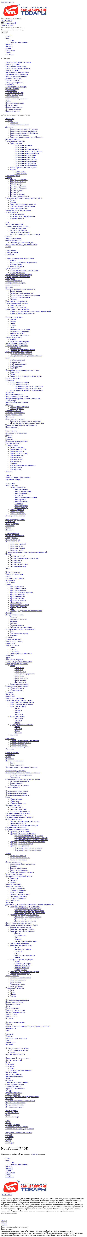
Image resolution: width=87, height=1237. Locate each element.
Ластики (8, 471)
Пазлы (7, 1078)
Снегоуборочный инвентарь (25, 941)
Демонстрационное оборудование (18, 352)
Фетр (12, 631)
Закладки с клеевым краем (15, 283)
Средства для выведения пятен (17, 795)
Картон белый (19, 172)
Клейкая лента (15, 348)
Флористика (10, 696)
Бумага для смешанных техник (22, 702)
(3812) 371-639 (6, 21)
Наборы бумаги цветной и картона (23, 167)
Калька (12, 200)
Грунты (8, 658)
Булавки (13, 319)
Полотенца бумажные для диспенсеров (29, 913)
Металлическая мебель (19, 1050)
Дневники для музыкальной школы (23, 131)
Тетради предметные (18, 182)
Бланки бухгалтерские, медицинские (19, 258)
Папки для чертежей (18, 544)
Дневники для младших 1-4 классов (24, 129)
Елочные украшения (13, 1086)
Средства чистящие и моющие (17, 830)
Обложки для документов (15, 520)
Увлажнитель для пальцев (20, 329)
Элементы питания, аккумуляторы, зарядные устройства (27, 1026)
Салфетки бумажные (18, 898)
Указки (8, 247)
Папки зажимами (21, 489)
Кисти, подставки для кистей (16, 664)
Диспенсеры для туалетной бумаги (27, 917)
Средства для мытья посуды (16, 793)
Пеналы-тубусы (16, 560)
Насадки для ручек (17, 447)
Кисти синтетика (21, 678)
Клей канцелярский (17, 360)
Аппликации (10, 1042)
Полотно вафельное (22, 966)
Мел (7, 222)
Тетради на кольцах (17, 194)
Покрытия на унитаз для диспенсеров (29, 911)
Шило (12, 323)
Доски (12, 374)
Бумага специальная (18, 307)
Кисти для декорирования (24, 674)
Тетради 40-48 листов (18, 188)
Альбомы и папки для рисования (18, 210)
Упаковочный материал (14, 988)
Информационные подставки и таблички (26, 356)
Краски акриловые (17, 594)
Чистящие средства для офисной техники (21, 767)
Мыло (7, 797)
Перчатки (13, 880)
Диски (12, 763)
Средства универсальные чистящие (28, 848)
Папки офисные (11, 485)
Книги (8, 1040)
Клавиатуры (10, 755)
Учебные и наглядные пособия (17, 226)
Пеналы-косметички (18, 566)
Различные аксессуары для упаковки (19, 1129)
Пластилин (14, 651)
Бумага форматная (17, 305)
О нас (7, 38)
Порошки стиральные (18, 809)
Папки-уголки (20, 500)
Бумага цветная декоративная (25, 161)
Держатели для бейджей (19, 342)
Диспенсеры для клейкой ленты (22, 350)
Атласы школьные (17, 214)
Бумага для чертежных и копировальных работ (23, 198)
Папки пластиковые (17, 487)
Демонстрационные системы (21, 354)
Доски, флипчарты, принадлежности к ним (22, 370)
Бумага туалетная (16, 892)
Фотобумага (10, 279)
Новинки (9, 46)
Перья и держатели (12, 572)
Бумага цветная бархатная (24, 157)
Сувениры (9, 1137)
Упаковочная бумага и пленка (16, 1127)
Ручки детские (15, 469)
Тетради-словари (16, 190)
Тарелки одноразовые (18, 868)
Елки (12, 1068)
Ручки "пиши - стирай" (19, 453)
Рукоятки (18, 951)
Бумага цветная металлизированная (28, 151)
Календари (9, 255)
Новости (8, 44)
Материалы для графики (14, 578)
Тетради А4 (14, 192)
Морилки (9, 692)
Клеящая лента (15, 362)
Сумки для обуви (12, 534)
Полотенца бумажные (18, 896)
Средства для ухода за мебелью (17, 813)
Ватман (13, 202)
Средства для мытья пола (19, 832)
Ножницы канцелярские (19, 407)
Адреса (8, 52)
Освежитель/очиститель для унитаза (28, 836)
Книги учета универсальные (16, 301)
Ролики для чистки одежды (20, 974)
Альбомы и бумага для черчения (22, 206)
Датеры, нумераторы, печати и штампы (25, 421)
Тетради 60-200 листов (19, 180)
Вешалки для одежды (13, 874)
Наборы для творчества (14, 615)
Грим (12, 609)
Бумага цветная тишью (23, 145)
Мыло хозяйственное (18, 803)
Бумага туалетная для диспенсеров (27, 909)
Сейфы (12, 1052)
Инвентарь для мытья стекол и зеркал (24, 972)
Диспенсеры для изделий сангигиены (24, 915)
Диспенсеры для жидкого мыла (26, 919)
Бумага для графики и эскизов (21, 725)
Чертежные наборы (12, 479)
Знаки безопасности (13, 884)
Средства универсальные (19, 846)
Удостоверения (16, 264)
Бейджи (13, 339)
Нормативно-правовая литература (18, 275)
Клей (7, 358)
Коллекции (9, 54)
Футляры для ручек (12, 443)
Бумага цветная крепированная (26, 153)
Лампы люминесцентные (20, 858)
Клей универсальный (18, 364)
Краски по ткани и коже (19, 605)
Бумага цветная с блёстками (25, 155)
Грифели (8, 435)
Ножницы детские (17, 409)
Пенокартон (10, 580)
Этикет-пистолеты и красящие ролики (25, 295)
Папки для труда (16, 546)
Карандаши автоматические (16, 433)
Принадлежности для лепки (21, 653)
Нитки (12, 992)
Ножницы (9, 405)
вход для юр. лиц (7, 2)
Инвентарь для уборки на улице (22, 931)
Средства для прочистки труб (21, 844)
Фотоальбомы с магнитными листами (24, 741)
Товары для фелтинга (13, 641)
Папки (17, 712)
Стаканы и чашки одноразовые (22, 872)
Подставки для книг (13, 238)
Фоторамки (9, 749)
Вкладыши (18, 495)
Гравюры (13, 623)
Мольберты (9, 637)
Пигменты (9, 694)
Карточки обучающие (18, 230)
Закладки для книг (12, 139)
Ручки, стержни (11, 445)
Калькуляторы (10, 401)
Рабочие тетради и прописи (16, 1038)
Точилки (8, 437)
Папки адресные (11, 427)
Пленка (13, 996)
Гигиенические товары (14, 886)
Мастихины (10, 582)
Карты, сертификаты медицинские (23, 262)
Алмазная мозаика (17, 625)
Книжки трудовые (17, 266)
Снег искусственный (13, 1060)
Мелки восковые (16, 690)
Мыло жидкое (15, 801)
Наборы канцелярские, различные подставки (22, 398)
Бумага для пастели (17, 716)
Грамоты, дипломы (12, 1004)
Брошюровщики (16, 783)
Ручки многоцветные (18, 449)
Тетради (8, 178)
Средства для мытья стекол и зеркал (19, 817)
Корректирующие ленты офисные (27, 388)
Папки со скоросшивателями (25, 497)
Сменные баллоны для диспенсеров (24, 825)
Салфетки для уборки (22, 964)
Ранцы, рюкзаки (11, 538)
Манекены (9, 655)
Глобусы (8, 236)
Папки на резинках (21, 493)
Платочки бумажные (18, 890)
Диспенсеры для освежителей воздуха (25, 821)
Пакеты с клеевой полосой (20, 978)
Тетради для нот (16, 184)
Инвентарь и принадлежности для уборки (21, 925)
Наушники (9, 759)
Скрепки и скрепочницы (19, 335)
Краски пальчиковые (18, 601)
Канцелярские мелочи (14, 317)
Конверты (9, 287)
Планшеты (9, 417)
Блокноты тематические (19, 125)
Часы (7, 1030)
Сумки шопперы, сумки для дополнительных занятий (26, 552)
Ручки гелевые (15, 457)
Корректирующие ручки (19, 382)
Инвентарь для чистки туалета (22, 929)
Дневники (9, 127)
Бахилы (13, 882)
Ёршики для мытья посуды (20, 927)
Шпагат (13, 994)
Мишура (8, 1091)
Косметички (10, 522)
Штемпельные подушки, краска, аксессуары (27, 423)
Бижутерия (9, 1064)
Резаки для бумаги (12, 787)
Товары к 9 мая (11, 1014)
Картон (13, 170)
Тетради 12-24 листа (18, 186)
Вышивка (13, 621)
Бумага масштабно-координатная (23, 204)
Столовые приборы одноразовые (22, 864)
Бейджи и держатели (13, 337)
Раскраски (9, 1034)
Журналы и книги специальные (22, 313)
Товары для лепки (12, 645)
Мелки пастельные (17, 688)
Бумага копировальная (18, 208)
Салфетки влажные (17, 888)
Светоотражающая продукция (17, 1000)
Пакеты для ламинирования (21, 775)
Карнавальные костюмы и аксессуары (20, 1101)
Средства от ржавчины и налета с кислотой (31, 840)
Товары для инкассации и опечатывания (21, 425)
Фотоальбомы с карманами (20, 743)
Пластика (13, 649)
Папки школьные (12, 542)
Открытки (9, 1018)
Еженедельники (11, 252)
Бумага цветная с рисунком (25, 163)
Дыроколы (9, 392)
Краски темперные (17, 596)
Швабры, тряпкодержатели (24, 955)
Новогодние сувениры (14, 1076)
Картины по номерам (18, 619)
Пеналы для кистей (17, 556)
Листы (17, 708)
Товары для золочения (14, 574)
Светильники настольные (15, 1022)
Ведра (16, 947)
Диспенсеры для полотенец (25, 921)
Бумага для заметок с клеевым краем (24, 271)
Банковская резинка (13, 411)
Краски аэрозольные (18, 588)
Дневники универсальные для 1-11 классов (26, 137)
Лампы (8, 854)
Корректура (9, 380)
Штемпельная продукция (15, 419)
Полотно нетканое (21, 968)
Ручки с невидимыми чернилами (23, 465)
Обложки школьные (13, 241)
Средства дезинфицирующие (16, 791)
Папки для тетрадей (17, 548)
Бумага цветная (16, 143)
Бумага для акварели (18, 706)
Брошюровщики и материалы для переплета (22, 779)
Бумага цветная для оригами (25, 159)
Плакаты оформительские (15, 1012)
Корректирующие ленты (19, 384)
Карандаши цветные (13, 639)
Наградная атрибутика (14, 1002)
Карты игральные (12, 1113)
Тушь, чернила (11, 431)
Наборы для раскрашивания (21, 627)
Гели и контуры (16, 603)
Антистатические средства (15, 815)
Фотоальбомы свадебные (19, 747)
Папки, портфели (12, 524)
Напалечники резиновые (19, 331)
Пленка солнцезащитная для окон (18, 923)
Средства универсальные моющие (27, 850)
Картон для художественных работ (18, 662)
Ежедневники (10, 250)
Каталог (8, 36)
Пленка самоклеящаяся (19, 633)
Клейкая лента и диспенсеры (16, 346)
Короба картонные (17, 512)
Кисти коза (18, 670)
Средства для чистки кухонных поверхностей (27, 842)
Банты (7, 1121)
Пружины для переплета (19, 781)
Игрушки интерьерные (14, 1107)
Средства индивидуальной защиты (19, 876)
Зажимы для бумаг (17, 333)
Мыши (8, 757)
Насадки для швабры (22, 949)
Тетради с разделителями (19, 196)
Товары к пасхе (11, 1016)
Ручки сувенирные (17, 451)
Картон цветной (20, 174)
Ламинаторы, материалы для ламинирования (22, 773)
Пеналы (8, 554)
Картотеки (18, 504)
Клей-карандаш (16, 366)
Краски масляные (17, 599)
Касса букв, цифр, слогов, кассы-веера (25, 234)
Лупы (12, 327)
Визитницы (9, 526)
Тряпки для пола (20, 970)
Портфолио (9, 119)
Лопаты (17, 933)
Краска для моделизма (18, 607)
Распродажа (10, 50)
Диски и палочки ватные (19, 894)
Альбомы (18, 710)
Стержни (13, 463)
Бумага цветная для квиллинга (26, 165)
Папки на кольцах (21, 508)
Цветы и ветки (11, 1072)
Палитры (8, 613)
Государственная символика (16, 344)
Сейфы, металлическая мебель (17, 1048)
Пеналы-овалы (15, 562)
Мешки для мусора (17, 984)
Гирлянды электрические (15, 1089)
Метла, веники (20, 935)
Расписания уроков (12, 176)
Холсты (8, 576)
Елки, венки (10, 1066)
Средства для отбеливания (15, 827)
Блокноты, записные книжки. (16, 1082)
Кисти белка (19, 668)
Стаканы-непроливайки (19, 684)
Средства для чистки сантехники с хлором (30, 838)
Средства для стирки (13, 805)
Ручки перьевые (16, 459)
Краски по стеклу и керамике (21, 592)
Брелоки (13, 325)
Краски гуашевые (17, 586)
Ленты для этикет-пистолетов (21, 293)
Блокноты (9, 121)
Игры (7, 1062)
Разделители (10, 483)
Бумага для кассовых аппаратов (17, 277)
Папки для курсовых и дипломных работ (21, 245)
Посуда (8, 1141)
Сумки (8, 528)
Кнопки (13, 321)
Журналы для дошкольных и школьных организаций (30, 311)
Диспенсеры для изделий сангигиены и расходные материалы (29, 905)
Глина (12, 647)
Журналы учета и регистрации (17, 309)
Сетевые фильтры (12, 753)
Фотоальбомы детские (18, 745)
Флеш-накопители (17, 765)
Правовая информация (19, 42)
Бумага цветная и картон (15, 141)
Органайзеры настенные (14, 536)
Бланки (13, 260)
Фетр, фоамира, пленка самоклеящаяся (20, 629)
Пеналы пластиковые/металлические (24, 558)
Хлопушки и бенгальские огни (17, 1058)
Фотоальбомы (10, 739)
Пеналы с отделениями (19, 564)
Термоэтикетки (16, 291)
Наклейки (9, 1044)
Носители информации (14, 761)
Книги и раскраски (12, 1095)
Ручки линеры (15, 461)
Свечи (7, 1006)
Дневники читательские (19, 135)
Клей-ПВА (14, 368)
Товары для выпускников (15, 1010)
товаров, (9, 23)
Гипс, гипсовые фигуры (14, 660)
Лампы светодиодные (18, 860)
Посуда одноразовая (13, 862)
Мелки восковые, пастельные (16, 686)
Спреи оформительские (14, 1084)
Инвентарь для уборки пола (20, 945)
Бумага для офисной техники (16, 303)
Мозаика (13, 617)
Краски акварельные (18, 590)
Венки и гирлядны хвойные (21, 1070)
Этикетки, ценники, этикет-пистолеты (20, 289)
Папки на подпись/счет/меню (16, 396)
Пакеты (8, 1123)
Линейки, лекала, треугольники (17, 477)
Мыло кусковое (16, 799)
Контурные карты (17, 218)
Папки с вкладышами (22, 491)
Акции (8, 48)
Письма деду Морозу (13, 1074)
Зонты (7, 568)
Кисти (12, 666)
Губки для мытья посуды (19, 943)
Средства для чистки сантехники (23, 834)
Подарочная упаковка (13, 1093)
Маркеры (9, 439)
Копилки (8, 1135)
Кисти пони (19, 676)
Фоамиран (14, 635)
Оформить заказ (7, 25)
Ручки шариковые (17, 455)
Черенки (17, 939)
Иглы (12, 990)
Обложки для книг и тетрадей (21, 243)
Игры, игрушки (11, 1111)
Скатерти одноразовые (19, 870)
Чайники (8, 1024)
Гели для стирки (16, 807)
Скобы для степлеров (13, 415)
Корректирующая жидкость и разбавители (26, 390)
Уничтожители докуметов (15, 771)
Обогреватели (10, 1028)
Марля (16, 962)
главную (34, 1154)
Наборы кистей (20, 682)
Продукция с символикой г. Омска (18, 1133)
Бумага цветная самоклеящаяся (26, 149)
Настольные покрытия (14, 224)
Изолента (9, 903)
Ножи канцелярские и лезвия (16, 403)
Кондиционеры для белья (20, 811)
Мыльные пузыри (12, 1117)
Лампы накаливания (18, 856)
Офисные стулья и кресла (15, 1054)
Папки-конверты (21, 502)
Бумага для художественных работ (18, 700)
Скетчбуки (14, 735)
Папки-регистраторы (18, 514)
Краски (8, 584)
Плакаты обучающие (18, 228)
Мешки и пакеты (12, 976)
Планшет (18, 733)
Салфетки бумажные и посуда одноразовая (22, 1097)
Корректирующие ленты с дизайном (28, 386)
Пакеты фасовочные (18, 980)
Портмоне (9, 530)
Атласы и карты (11, 212)
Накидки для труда (12, 540)
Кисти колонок (20, 672)
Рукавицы (14, 878)
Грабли (17, 937)
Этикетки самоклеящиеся (20, 297)
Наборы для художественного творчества (26, 611)
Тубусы (8, 475)
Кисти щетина (20, 680)
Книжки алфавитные (13, 281)
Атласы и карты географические (22, 216)
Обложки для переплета (19, 785)
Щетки (17, 957)
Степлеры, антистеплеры (15, 413)
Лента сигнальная (12, 900)
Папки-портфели (21, 506)
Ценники (13, 299)
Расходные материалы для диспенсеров (25, 907)
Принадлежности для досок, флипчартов (26, 376)
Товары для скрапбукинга (15, 698)
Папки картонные (17, 510)
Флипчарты (14, 372)
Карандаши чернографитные (16, 441)
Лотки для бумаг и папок (15, 516)
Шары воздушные (12, 1008)
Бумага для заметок (12, 269)
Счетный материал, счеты (20, 232)
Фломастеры (10, 643)
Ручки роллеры (16, 467)
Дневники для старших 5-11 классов (24, 133)
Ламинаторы (15, 777)
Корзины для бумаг (12, 378)
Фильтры (13, 866)
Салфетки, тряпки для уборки (21, 959)
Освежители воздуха (13, 819)
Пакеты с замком (16, 986)
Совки (16, 953)
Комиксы (9, 1036)
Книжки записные (12, 285)
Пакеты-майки (15, 982)
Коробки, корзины (12, 1125)
